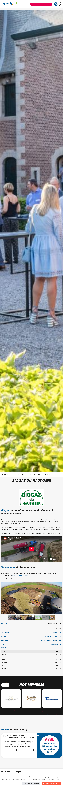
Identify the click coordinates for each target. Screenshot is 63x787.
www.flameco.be (56, 644)
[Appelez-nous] (56, 4)
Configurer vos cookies (31, 783)
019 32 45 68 (57, 632)
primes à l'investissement (20, 575)
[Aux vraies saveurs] (11, 698)
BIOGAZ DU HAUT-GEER (48, 640)
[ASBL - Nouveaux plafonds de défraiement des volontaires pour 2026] (49, 745)
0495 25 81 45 (47, 636)
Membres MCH (26, 474)
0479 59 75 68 (57, 636)
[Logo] (10, 4)
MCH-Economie (7, 474)
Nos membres (16, 474)
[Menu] (60, 4)
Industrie (34, 474)
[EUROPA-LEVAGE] (31, 698)
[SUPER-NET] (52, 698)
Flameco (58, 640)
